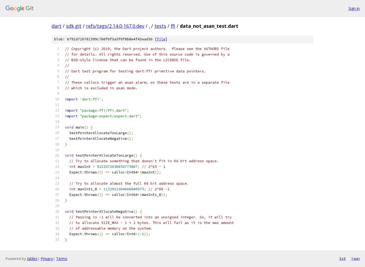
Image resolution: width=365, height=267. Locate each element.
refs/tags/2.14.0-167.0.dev (115, 26)
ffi (173, 26)
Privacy (47, 258)
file (161, 39)
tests (160, 26)
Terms (61, 258)
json (355, 258)
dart (56, 26)
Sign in (354, 8)
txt (342, 258)
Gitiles (32, 258)
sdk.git (73, 26)
